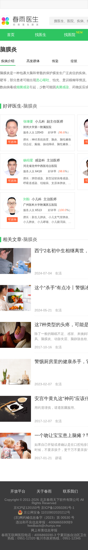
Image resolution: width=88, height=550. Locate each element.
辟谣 (58, 458)
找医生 (40, 35)
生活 (58, 273)
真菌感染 (62, 87)
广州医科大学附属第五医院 (40, 204)
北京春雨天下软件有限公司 (59, 500)
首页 (11, 35)
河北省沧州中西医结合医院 (40, 166)
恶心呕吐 (42, 80)
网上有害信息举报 (44, 530)
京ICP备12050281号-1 (57, 508)
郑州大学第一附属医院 (37, 127)
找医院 (69, 35)
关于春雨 (44, 491)
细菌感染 (23, 87)
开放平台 (17, 491)
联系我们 (70, 491)
